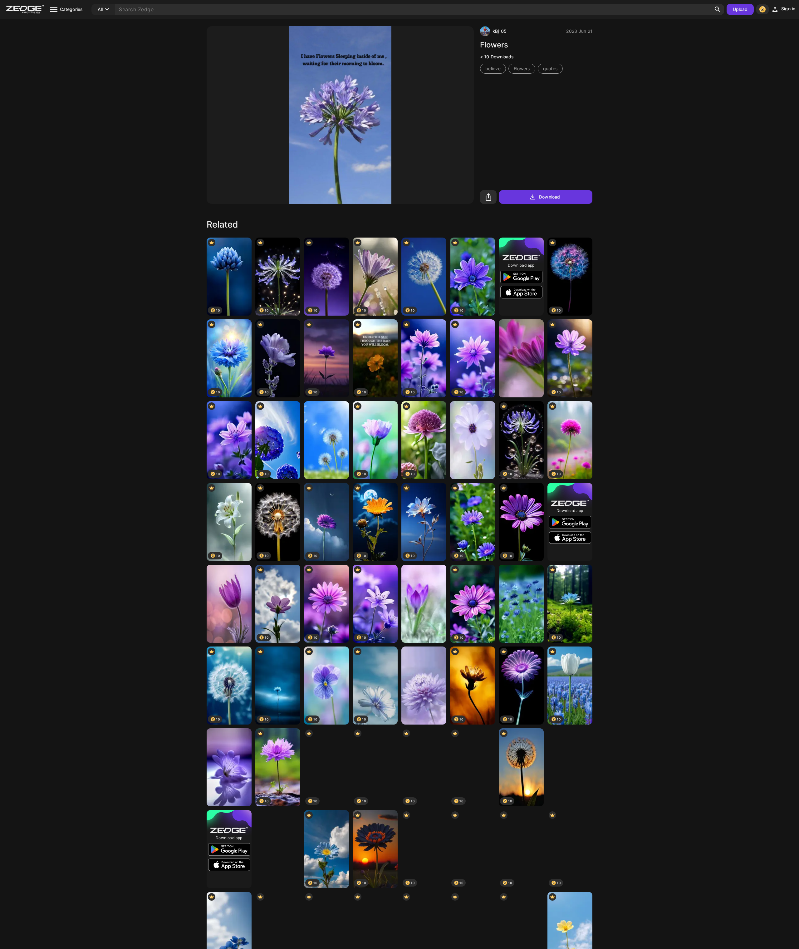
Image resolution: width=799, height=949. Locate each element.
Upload (740, 9)
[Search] (717, 9)
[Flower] (472, 440)
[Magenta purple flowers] (521, 358)
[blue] (521, 604)
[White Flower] (569, 767)
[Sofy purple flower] (423, 686)
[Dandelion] (326, 440)
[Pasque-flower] (229, 604)
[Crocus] (423, 604)
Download (549, 196)
